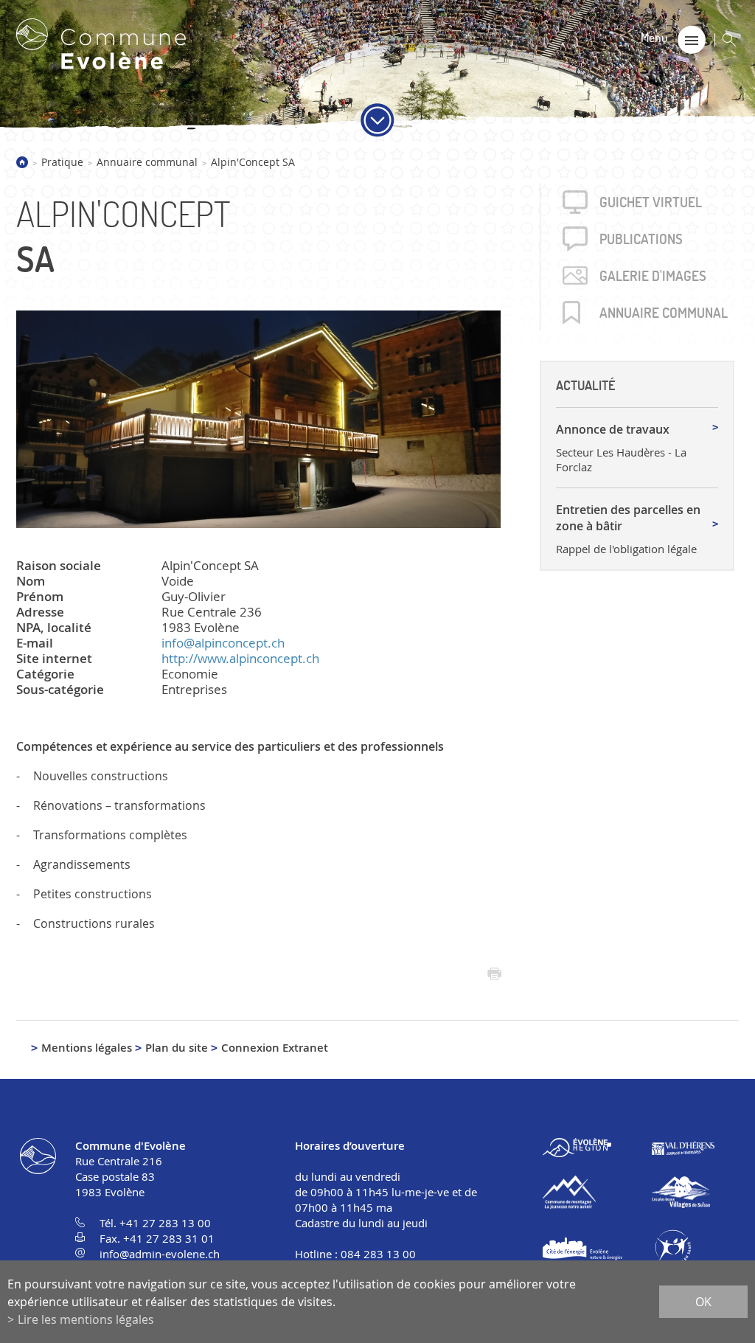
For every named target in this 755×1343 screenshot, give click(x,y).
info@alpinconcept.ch (223, 642)
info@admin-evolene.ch (160, 1253)
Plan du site (176, 1047)
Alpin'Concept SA (253, 162)
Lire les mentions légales (86, 1319)
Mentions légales (86, 1047)
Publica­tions (641, 239)
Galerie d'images (652, 276)
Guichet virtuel (650, 202)
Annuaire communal (147, 162)
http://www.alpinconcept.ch (240, 658)
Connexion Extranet (274, 1047)
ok (703, 1302)
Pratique (62, 162)
